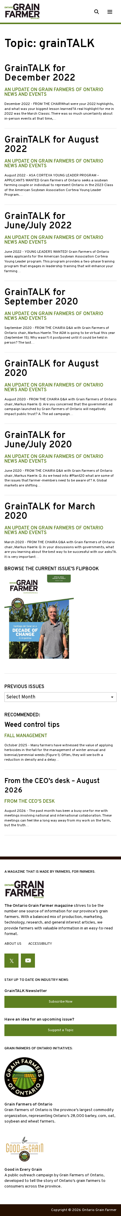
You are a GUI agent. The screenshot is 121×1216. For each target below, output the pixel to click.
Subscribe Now (61, 1001)
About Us (12, 943)
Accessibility (40, 943)
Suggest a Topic (60, 1030)
